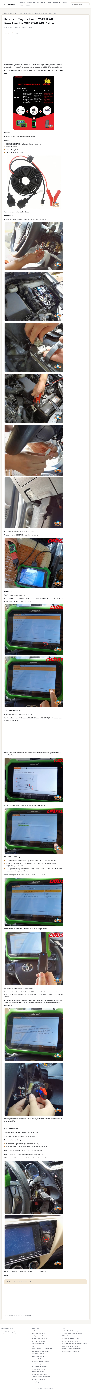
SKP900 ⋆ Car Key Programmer (71, 1341)
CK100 (64, 2)
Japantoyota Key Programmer (40, 1351)
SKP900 (42, 2)
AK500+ (21, 6)
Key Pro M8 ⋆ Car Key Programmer (72, 1331)
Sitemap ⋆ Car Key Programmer (71, 1348)
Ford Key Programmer (38, 1341)
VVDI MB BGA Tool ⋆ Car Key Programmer (74, 1343)
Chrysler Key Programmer (39, 1338)
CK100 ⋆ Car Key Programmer (70, 1336)
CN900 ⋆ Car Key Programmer (71, 1351)
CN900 (49, 2)
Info (15, 13)
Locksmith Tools (36, 1359)
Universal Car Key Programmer (41, 1376)
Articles (34, 6)
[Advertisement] (45, 48)
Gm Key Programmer (38, 1343)
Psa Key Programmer (38, 1371)
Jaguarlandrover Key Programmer (42, 1348)
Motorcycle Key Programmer (40, 1361)
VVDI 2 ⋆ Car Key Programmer (71, 1338)
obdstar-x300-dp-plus (28, 1315)
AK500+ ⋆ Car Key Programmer (71, 1346)
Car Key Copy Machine (38, 1336)
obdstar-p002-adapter (13, 1315)
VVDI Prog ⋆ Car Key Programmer (72, 1333)
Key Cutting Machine (38, 1354)
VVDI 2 (28, 6)
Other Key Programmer (39, 1364)
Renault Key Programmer (39, 1374)
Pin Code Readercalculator (40, 1366)
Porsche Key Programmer (39, 1369)
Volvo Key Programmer (39, 1379)
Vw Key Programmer (38, 1382)
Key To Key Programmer (39, 1356)
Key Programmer (10, 4)
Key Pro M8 (57, 2)
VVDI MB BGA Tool (33, 2)
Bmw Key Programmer (38, 1333)
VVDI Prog (22, 2)
